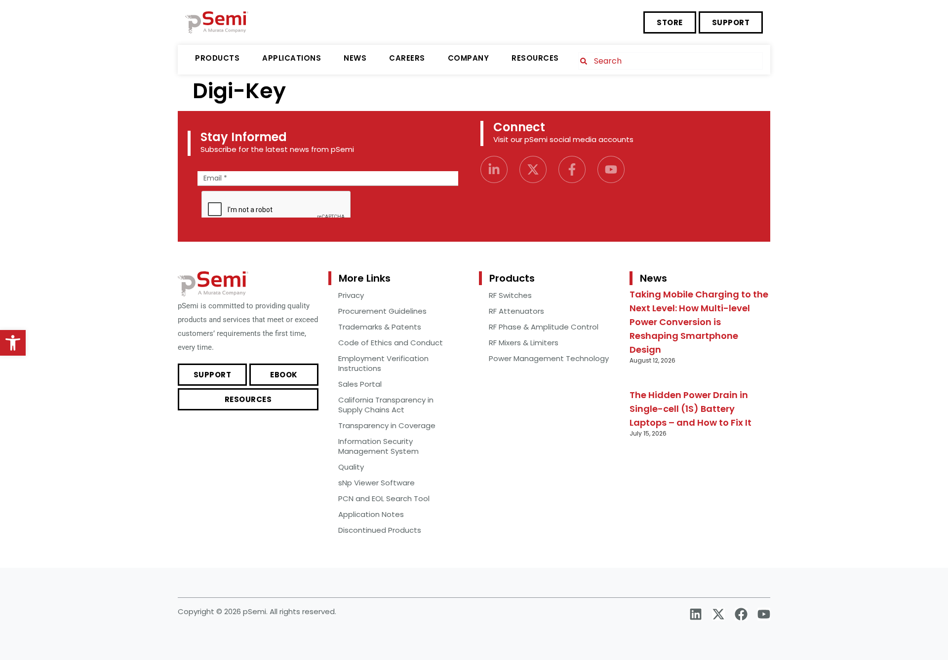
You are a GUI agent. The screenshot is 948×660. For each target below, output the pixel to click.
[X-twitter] (533, 169)
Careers (407, 58)
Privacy (351, 295)
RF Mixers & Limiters (523, 342)
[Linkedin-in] (494, 169)
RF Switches (510, 295)
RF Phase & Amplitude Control (543, 327)
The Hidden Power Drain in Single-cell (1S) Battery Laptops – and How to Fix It (690, 409)
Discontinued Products (379, 530)
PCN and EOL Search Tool (384, 498)
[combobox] (670, 61)
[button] (13, 343)
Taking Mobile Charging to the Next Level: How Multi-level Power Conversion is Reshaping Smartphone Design (699, 322)
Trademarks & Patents (379, 327)
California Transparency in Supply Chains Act (386, 405)
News (355, 58)
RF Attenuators (516, 311)
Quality (351, 467)
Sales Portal (360, 384)
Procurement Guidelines (382, 311)
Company (468, 58)
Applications (291, 58)
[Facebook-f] (572, 169)
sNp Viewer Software (376, 482)
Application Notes (371, 514)
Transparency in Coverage (386, 425)
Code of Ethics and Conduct (390, 342)
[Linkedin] (695, 614)
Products (217, 58)
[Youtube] (611, 169)
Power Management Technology (549, 358)
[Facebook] (741, 614)
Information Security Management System (378, 446)
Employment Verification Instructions (383, 363)
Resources (535, 58)
